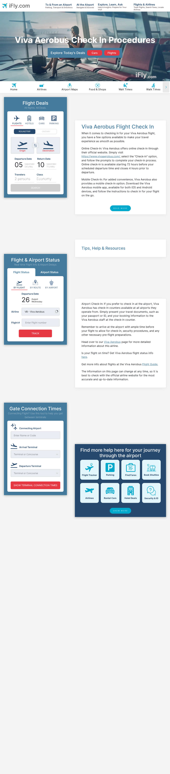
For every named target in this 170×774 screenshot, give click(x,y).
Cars (95, 52)
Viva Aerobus (112, 342)
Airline (15, 311)
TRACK (35, 333)
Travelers (20, 174)
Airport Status (49, 272)
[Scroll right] (166, 87)
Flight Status (21, 272)
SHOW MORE (120, 511)
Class (40, 174)
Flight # (15, 322)
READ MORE (120, 208)
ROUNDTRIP (25, 131)
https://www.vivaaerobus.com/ (101, 156)
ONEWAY (46, 131)
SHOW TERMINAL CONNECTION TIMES (35, 485)
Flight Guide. (150, 364)
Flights (112, 52)
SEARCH (35, 187)
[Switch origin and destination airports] (35, 145)
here (84, 357)
